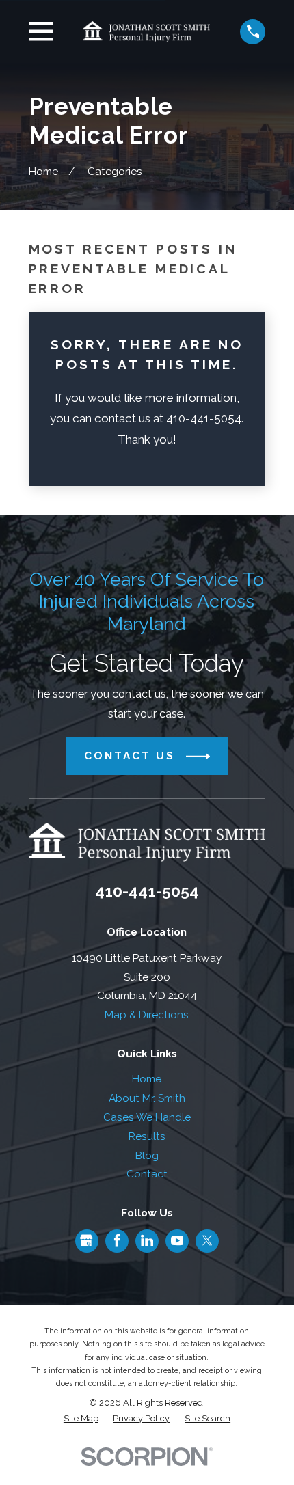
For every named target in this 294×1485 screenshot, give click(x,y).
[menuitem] (81, 1418)
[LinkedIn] (147, 1240)
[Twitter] (207, 1240)
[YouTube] (177, 1240)
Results (147, 1136)
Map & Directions (147, 1014)
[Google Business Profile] (86, 1240)
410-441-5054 (147, 891)
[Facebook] (117, 1240)
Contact (147, 1173)
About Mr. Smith (147, 1097)
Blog (147, 1155)
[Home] (146, 31)
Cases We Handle (147, 1117)
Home (146, 1078)
